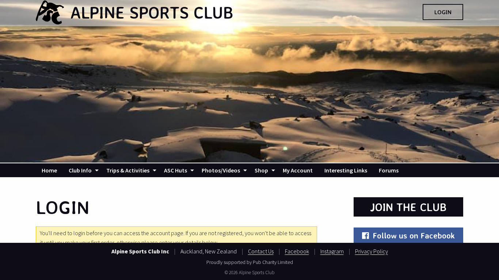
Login (443, 12)
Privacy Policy (371, 251)
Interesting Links (345, 170)
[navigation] (249, 170)
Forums (389, 170)
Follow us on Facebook (414, 235)
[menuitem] (49, 170)
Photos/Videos (221, 170)
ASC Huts (175, 170)
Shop (261, 170)
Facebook (297, 251)
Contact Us (261, 251)
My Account (298, 170)
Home (49, 170)
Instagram (332, 251)
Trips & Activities (127, 170)
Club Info (80, 170)
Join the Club (408, 207)
